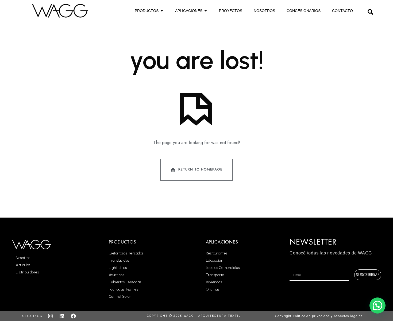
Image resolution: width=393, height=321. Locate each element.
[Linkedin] (62, 316)
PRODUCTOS (122, 242)
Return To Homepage (200, 169)
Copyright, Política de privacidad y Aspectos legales (319, 316)
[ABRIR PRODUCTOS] (162, 11)
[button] (370, 11)
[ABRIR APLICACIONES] (205, 11)
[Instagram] (50, 316)
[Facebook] (73, 316)
